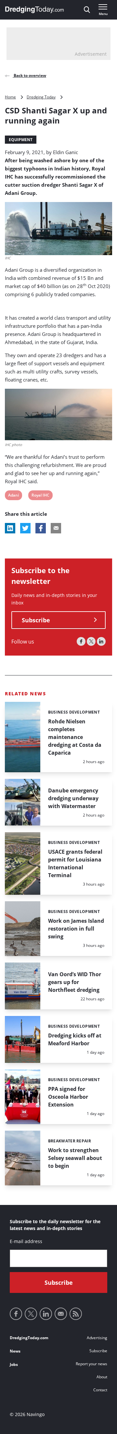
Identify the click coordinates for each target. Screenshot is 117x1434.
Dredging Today (41, 97)
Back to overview (29, 75)
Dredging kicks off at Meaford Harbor (74, 1039)
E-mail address (26, 1241)
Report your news (91, 1364)
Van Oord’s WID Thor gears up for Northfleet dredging (74, 982)
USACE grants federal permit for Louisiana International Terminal (75, 863)
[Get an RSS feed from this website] (76, 1314)
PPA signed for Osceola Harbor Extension (68, 1096)
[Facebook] (81, 641)
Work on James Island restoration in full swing (76, 928)
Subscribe (36, 620)
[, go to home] (34, 9)
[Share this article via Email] (56, 528)
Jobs (14, 1364)
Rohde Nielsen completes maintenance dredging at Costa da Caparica (74, 737)
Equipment (20, 139)
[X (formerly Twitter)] (91, 641)
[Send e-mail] (61, 1314)
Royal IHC (40, 496)
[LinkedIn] (101, 641)
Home (10, 97)
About (102, 1377)
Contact (100, 1390)
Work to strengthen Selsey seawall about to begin (75, 1158)
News (15, 1351)
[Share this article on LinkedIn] (10, 528)
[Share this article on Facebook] (40, 528)
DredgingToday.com (29, 1337)
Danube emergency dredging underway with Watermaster (73, 798)
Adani (13, 496)
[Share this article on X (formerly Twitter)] (25, 528)
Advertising (97, 1337)
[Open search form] (87, 10)
